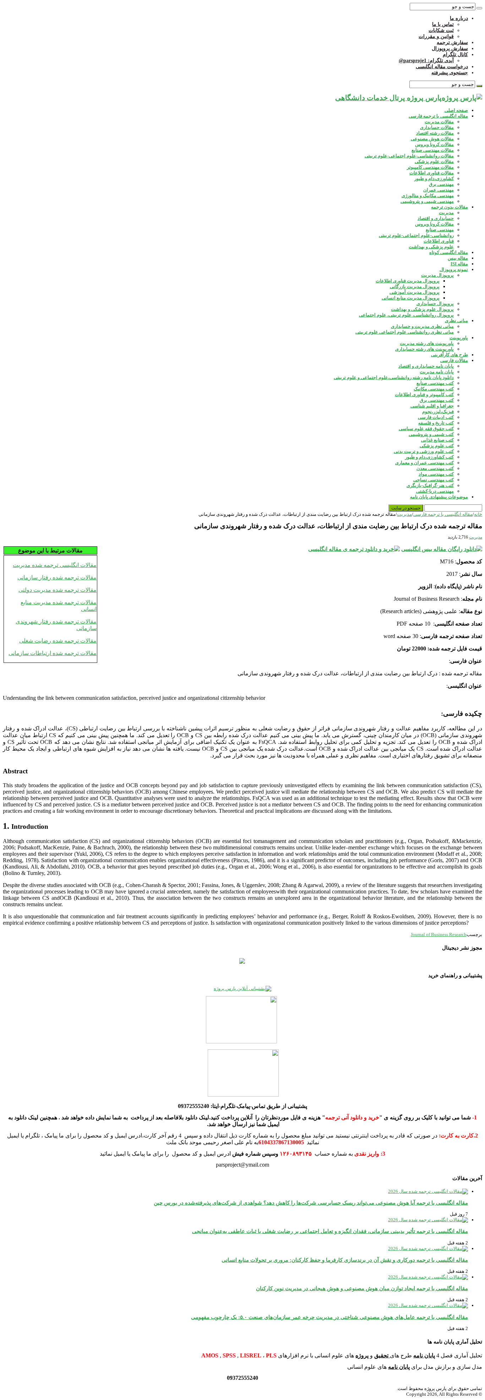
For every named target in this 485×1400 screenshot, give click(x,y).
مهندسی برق (441, 184)
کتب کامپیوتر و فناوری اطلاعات (424, 394)
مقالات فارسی (454, 360)
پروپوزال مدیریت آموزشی (414, 292)
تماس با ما (443, 24)
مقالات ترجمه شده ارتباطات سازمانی (53, 653)
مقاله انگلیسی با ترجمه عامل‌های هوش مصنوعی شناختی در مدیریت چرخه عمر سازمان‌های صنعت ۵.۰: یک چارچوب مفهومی (329, 1317)
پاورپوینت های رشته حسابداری (424, 349)
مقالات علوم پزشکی (434, 161)
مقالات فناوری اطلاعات (431, 172)
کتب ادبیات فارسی (436, 417)
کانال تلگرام (455, 54)
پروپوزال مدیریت (437, 275)
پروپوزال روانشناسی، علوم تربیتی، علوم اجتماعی (406, 315)
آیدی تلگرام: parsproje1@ (426, 60)
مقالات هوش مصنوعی (432, 138)
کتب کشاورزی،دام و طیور (429, 457)
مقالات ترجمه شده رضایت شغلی (58, 641)
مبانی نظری (456, 320)
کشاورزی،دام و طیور (434, 178)
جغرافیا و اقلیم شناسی (432, 406)
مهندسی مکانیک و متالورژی (428, 195)
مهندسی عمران (438, 190)
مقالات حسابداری (437, 127)
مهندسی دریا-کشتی (435, 491)
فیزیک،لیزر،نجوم (438, 411)
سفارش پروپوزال (450, 48)
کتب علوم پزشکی (437, 445)
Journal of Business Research (439, 934)
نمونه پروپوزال (454, 269)
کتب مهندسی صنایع (435, 383)
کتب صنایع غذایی (437, 440)
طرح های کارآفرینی (449, 354)
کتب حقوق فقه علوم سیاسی (426, 428)
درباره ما (459, 18)
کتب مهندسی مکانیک (434, 388)
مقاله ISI (459, 263)
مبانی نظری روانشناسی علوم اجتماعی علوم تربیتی (404, 332)
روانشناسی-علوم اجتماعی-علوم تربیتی (416, 235)
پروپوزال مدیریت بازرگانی (415, 286)
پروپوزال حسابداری (435, 303)
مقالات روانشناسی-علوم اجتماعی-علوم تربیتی (409, 155)
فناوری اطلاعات (439, 241)
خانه (478, 514)
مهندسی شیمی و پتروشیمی (427, 201)
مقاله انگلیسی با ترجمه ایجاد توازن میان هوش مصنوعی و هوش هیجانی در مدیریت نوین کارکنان (362, 1288)
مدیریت (446, 212)
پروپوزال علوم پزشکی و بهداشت (422, 309)
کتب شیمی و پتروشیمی (431, 434)
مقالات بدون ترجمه (449, 207)
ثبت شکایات (441, 30)
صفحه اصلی (456, 110)
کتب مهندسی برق (437, 400)
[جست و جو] (479, 8)
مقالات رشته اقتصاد (435, 133)
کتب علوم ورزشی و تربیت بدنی (424, 451)
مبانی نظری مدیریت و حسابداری (422, 326)
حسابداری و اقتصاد (436, 218)
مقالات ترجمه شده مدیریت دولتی (57, 590)
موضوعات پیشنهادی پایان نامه (439, 496)
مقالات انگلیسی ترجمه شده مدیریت (55, 565)
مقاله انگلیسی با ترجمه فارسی (438, 116)
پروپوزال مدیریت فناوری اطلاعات (408, 280)
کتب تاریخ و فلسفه (436, 423)
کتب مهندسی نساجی (433, 479)
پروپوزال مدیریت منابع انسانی (411, 298)
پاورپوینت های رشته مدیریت (427, 343)
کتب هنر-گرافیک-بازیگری (430, 485)
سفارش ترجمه (452, 42)
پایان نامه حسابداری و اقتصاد (426, 366)
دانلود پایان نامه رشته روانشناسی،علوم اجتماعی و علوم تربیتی (394, 377)
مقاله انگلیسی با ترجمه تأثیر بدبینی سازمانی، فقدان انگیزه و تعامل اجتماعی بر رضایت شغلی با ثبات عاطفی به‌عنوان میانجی (330, 1231)
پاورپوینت (458, 337)
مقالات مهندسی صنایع (433, 150)
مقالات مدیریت (439, 121)
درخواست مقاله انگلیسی (442, 66)
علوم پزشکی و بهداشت (431, 246)
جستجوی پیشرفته (449, 72)
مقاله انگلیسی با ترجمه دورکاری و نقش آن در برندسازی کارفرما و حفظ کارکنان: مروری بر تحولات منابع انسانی (345, 1260)
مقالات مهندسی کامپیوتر (430, 167)
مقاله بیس (458, 258)
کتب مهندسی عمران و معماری (424, 462)
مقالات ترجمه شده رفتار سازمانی (57, 577)
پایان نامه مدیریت (437, 371)
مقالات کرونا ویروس (434, 144)
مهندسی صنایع (440, 229)
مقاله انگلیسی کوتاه (448, 252)
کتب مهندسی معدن (435, 468)
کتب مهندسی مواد (436, 474)
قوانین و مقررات (436, 36)
